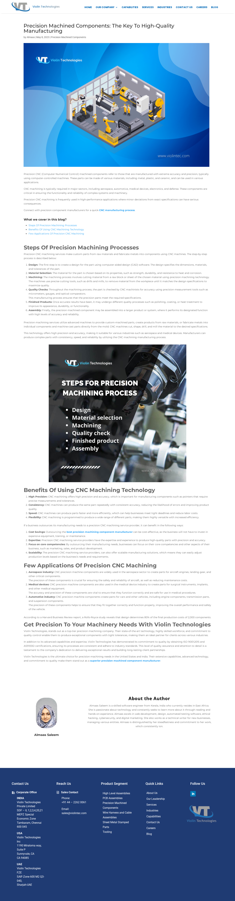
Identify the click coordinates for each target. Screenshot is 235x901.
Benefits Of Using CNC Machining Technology (56, 229)
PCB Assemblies (112, 798)
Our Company (105, 7)
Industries (164, 7)
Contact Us (184, 7)
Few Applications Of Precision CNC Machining (56, 233)
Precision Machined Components (68, 37)
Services (148, 7)
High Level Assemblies (116, 793)
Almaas (31, 37)
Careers (201, 7)
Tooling (107, 832)
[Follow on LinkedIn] (193, 794)
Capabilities (130, 7)
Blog (214, 7)
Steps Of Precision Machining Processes (53, 225)
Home (88, 7)
